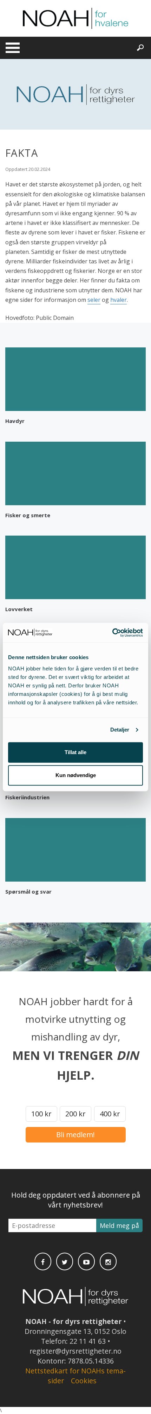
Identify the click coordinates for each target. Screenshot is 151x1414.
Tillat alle (75, 752)
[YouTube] (86, 1261)
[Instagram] (108, 1261)
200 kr (75, 1113)
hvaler (118, 300)
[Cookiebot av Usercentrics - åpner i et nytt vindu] (112, 632)
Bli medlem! (75, 1134)
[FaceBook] (42, 1261)
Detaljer (120, 730)
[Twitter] (64, 1261)
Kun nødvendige (75, 775)
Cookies (84, 1380)
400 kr (110, 1113)
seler (93, 300)
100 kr (41, 1113)
